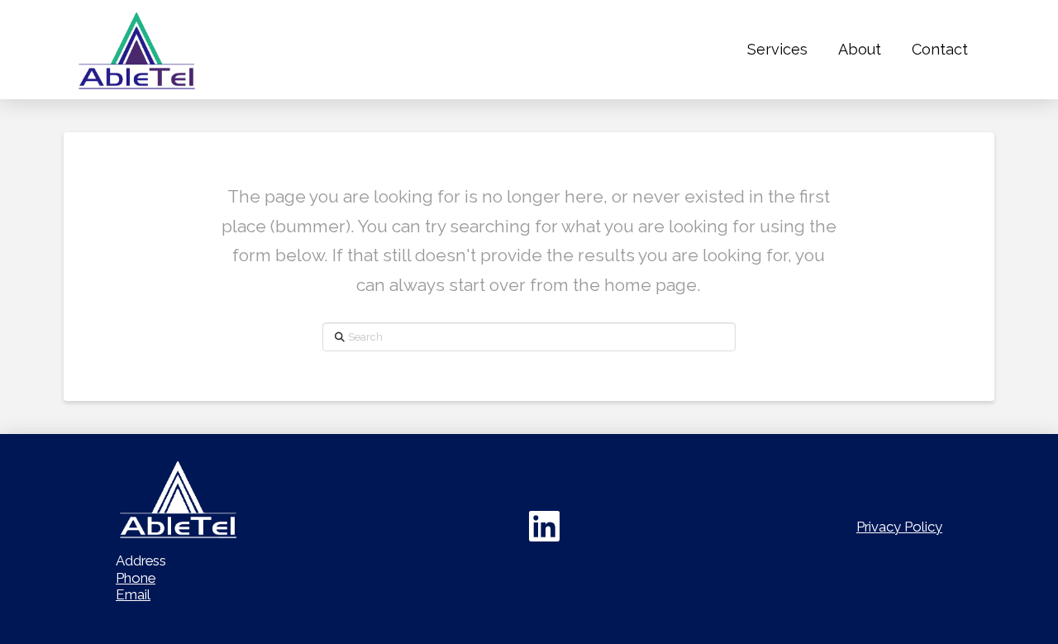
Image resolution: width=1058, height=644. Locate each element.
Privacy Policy (899, 526)
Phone (135, 578)
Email (133, 594)
